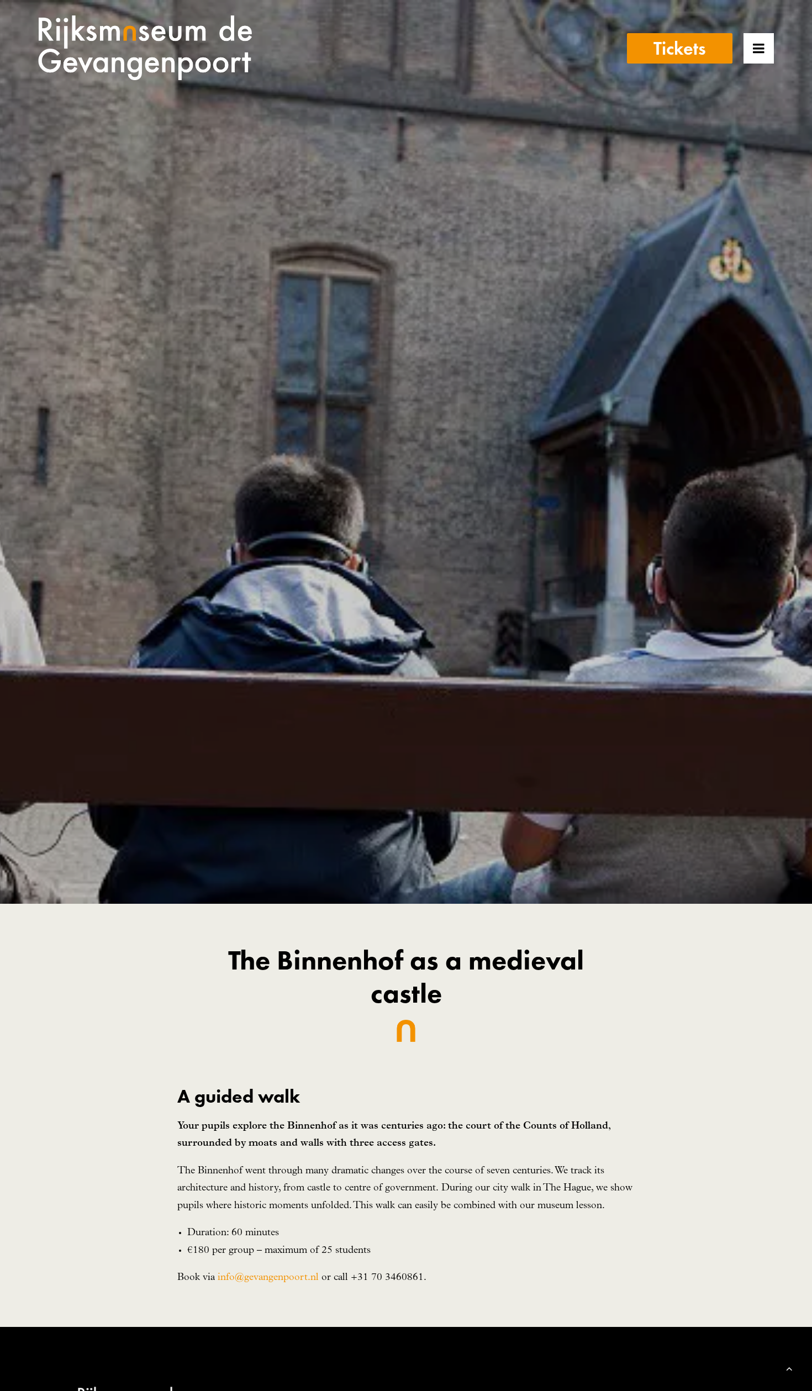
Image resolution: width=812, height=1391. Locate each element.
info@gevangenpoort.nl (268, 1278)
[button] (774, 48)
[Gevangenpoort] (145, 48)
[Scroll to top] (789, 1368)
